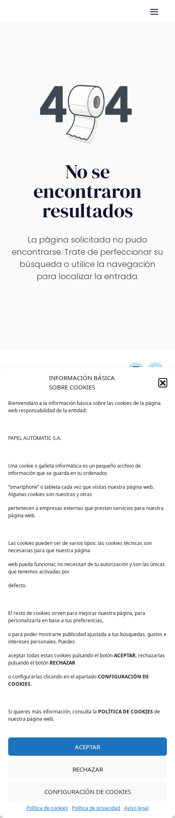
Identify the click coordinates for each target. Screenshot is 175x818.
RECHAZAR (87, 769)
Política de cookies (47, 808)
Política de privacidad (96, 808)
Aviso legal (136, 808)
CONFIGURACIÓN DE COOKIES (87, 791)
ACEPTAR (87, 747)
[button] (163, 382)
